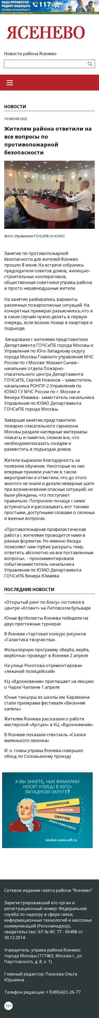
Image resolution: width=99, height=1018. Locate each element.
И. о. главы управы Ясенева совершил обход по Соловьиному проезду (43, 753)
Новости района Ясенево (30, 53)
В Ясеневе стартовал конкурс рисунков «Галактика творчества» (45, 637)
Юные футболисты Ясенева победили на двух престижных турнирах (46, 621)
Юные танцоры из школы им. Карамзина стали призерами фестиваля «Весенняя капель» (46, 703)
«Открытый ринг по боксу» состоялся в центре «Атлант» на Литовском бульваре (47, 605)
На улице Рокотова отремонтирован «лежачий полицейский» (43, 668)
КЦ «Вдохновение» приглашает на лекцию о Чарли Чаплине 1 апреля (49, 684)
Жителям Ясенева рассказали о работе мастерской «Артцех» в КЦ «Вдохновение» (48, 721)
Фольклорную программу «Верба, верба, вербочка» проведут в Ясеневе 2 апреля (46, 652)
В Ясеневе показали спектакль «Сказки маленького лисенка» (45, 737)
